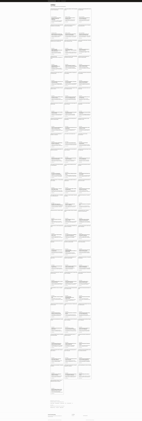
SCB (65, 403)
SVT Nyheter (57, 407)
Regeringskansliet (57, 403)
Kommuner (73, 415)
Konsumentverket (69, 403)
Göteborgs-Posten (52, 407)
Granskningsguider (85, 415)
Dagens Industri (61, 407)
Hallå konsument (62, 403)
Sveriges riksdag (52, 403)
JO (72, 403)
